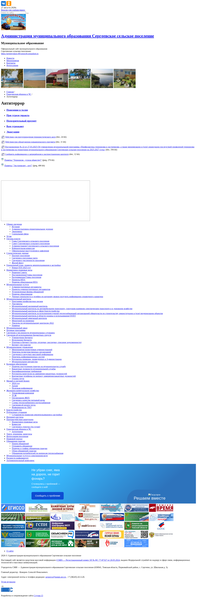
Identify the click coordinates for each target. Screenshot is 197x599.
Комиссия (16, 424)
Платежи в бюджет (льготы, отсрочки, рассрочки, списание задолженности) (46, 342)
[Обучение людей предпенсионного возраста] (87, 511)
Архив (15, 386)
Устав (9, 236)
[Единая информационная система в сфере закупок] (161, 538)
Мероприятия (12, 60)
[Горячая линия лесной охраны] (112, 538)
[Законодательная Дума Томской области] (87, 538)
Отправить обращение (22, 446)
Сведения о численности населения (28, 260)
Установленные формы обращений (28, 292)
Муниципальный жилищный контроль (29, 306)
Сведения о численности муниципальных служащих (30, 333)
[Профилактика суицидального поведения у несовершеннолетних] (13, 546)
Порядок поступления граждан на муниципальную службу (39, 366)
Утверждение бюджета (22, 337)
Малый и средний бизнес (18, 381)
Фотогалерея (12, 65)
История (16, 227)
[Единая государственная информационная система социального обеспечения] (13, 511)
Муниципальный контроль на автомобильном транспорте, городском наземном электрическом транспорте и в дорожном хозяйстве (72, 308)
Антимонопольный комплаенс (20, 460)
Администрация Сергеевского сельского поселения (35, 246)
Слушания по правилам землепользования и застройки (37, 415)
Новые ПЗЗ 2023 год (21, 267)
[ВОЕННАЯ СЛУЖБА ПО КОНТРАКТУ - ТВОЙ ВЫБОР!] (87, 546)
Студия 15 (38, 595)
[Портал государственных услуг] (161, 520)
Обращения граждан (15, 441)
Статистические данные (17, 253)
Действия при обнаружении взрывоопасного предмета (30, 142)
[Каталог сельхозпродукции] (38, 520)
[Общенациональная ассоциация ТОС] (161, 529)
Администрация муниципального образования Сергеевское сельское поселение (77, 35)
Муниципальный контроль (18, 299)
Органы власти (13, 239)
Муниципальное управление (19, 347)
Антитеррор (17, 431)
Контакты (10, 63)
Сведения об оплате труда (24, 405)
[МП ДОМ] (136, 538)
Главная (10, 92)
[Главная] (13, 29)
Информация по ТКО (21, 407)
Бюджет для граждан (21, 345)
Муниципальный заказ (16, 328)
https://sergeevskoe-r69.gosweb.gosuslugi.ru (19, 53)
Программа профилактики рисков (27, 301)
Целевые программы (15, 330)
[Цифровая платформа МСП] (62, 529)
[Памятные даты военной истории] (62, 511)
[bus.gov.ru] (87, 520)
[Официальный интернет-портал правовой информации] (38, 529)
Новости (10, 58)
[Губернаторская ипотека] (38, 511)
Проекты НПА (18, 280)
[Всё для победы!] (38, 546)
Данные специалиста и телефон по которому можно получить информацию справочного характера (57, 296)
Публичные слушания (16, 412)
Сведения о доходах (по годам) (26, 427)
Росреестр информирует (17, 458)
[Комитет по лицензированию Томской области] (136, 529)
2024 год (16, 383)
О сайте (10, 551)
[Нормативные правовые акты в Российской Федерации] (137, 520)
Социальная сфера (20, 234)
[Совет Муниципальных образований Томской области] (136, 511)
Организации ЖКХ (21, 398)
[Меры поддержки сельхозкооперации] (13, 520)
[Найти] (27, 13)
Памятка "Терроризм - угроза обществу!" (23, 160)
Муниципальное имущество (25, 361)
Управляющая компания (23, 393)
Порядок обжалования (22, 294)
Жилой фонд (17, 263)
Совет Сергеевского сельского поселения (31, 243)
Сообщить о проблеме (47, 495)
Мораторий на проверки (23, 321)
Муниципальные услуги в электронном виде (27, 456)
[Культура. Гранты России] (112, 511)
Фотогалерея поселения (17, 436)
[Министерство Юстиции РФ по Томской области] (13, 538)
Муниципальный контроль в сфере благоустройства (36, 311)
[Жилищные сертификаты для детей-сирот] (62, 546)
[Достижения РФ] (136, 546)
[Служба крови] (112, 546)
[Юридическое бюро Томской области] (38, 538)
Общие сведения (14, 224)
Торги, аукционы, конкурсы (19, 434)
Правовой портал (14, 439)
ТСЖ (14, 395)
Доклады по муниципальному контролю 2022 (33, 323)
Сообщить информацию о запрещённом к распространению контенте (37, 154)
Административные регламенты (26, 287)
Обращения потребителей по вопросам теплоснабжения (37, 453)
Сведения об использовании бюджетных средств (28, 335)
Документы (17, 304)
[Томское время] (161, 511)
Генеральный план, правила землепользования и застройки (33, 265)
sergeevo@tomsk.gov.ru (55, 577)
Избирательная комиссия (23, 248)
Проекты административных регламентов (31, 289)
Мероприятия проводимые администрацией (32, 349)
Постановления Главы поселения (27, 275)
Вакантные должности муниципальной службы (34, 369)
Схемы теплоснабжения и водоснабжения (31, 402)
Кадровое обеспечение (16, 364)
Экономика (17, 231)
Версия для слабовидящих (13, 10)
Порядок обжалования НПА (25, 282)
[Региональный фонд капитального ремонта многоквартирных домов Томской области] (62, 520)
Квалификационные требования (26, 371)
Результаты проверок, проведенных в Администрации (37, 359)
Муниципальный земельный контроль (29, 318)
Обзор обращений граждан (24, 451)
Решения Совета (19, 272)
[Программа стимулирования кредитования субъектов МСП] (13, 529)
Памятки (16, 325)
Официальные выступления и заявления (30, 251)
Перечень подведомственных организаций (31, 352)
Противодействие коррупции (19, 419)
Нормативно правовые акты (19, 270)
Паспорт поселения (21, 255)
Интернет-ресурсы (14, 417)
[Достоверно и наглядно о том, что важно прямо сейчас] (62, 538)
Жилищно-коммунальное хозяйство (22, 390)
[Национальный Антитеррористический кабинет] (112, 520)
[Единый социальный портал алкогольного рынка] (112, 529)
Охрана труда (18, 378)
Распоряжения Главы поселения (26, 277)
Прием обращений (20, 443)
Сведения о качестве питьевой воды (28, 400)
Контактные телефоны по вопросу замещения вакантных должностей (44, 376)
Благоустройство (14, 410)
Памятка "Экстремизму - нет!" (18, 165)
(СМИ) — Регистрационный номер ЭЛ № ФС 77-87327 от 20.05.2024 (88, 560)
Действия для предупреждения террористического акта (30, 137)
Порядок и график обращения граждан (29, 448)
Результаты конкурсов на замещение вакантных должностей (39, 374)
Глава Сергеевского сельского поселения (30, 241)
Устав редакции (8, 582)
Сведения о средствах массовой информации (32, 354)
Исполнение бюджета (22, 340)
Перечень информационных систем (28, 357)
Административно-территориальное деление (32, 229)
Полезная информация (22, 388)
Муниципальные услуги (17, 284)
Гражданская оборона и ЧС (18, 94)
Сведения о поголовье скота (25, 258)
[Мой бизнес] (87, 529)
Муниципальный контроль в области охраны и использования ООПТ (44, 316)
